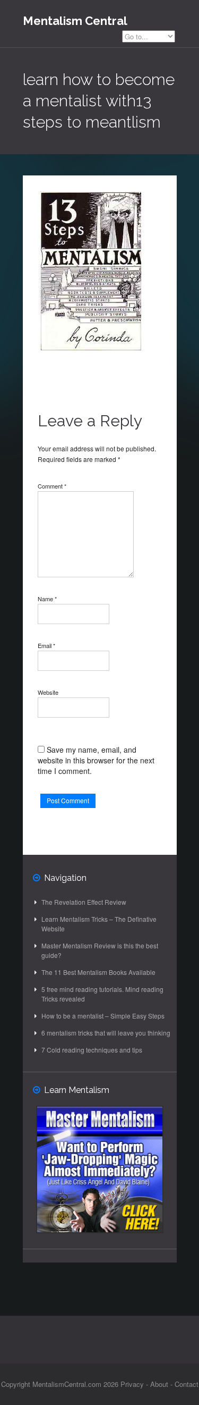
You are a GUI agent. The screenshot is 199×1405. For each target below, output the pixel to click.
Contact (186, 1384)
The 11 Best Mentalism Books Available (98, 972)
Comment (52, 486)
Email (46, 645)
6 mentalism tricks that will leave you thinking (105, 1032)
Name (47, 598)
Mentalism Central (75, 21)
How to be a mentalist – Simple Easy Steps (103, 1015)
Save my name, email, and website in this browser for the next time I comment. (96, 760)
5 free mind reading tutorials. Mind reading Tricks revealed (102, 994)
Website (48, 692)
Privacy (132, 1384)
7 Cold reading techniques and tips (91, 1049)
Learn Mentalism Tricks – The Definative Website (99, 923)
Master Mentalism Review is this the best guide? (99, 950)
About (159, 1384)
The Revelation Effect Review (83, 901)
